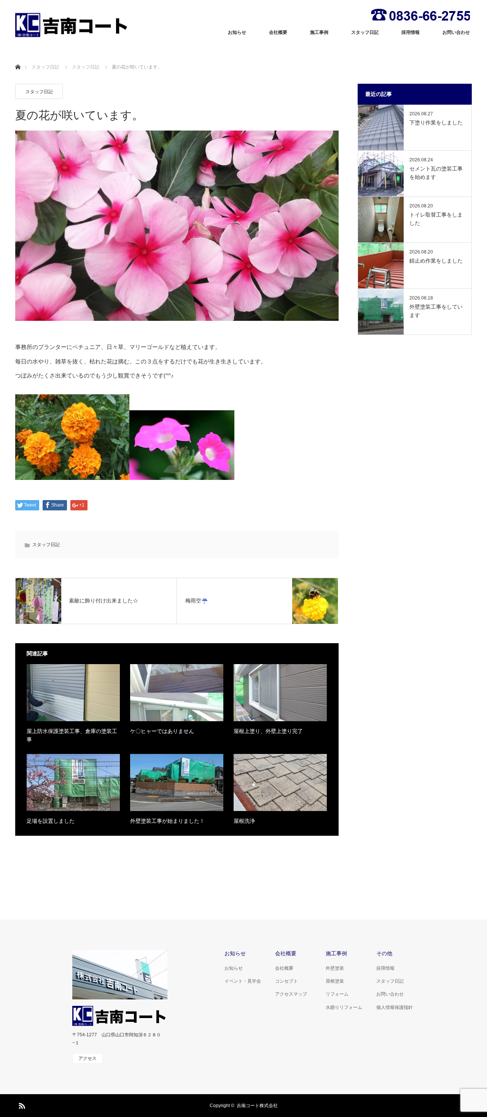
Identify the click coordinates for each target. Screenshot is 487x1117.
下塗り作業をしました (436, 123)
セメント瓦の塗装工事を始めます (436, 173)
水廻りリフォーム (344, 1007)
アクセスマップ (291, 994)
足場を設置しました (51, 821)
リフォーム (337, 994)
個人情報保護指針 (394, 1007)
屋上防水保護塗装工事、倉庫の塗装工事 (72, 735)
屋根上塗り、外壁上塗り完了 (268, 731)
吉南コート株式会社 (257, 1105)
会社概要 (278, 32)
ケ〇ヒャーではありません (162, 731)
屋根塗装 (335, 981)
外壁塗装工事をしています (436, 311)
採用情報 (410, 32)
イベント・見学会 (242, 981)
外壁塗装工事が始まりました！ (167, 821)
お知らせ (237, 32)
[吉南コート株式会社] (72, 25)
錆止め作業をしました (436, 261)
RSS (21, 1104)
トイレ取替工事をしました (436, 219)
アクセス (87, 1058)
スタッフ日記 (365, 32)
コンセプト (286, 981)
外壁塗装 (335, 968)
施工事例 (319, 32)
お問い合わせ (456, 32)
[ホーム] (17, 58)
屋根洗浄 (244, 821)
